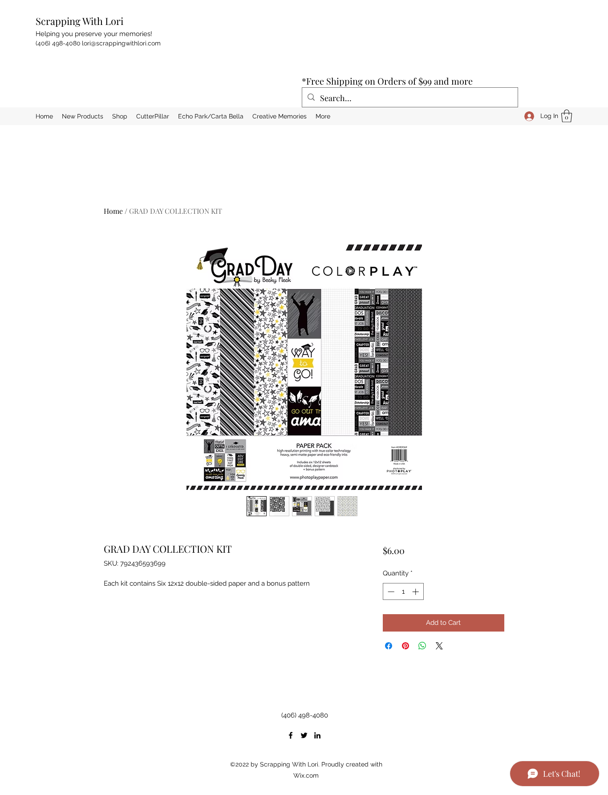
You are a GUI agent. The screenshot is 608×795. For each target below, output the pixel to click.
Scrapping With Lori (79, 21)
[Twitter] (304, 735)
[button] (566, 116)
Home (113, 211)
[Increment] (416, 591)
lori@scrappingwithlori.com (121, 43)
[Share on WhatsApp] (422, 645)
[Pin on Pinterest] (405, 645)
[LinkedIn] (317, 735)
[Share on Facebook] (388, 645)
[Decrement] (390, 591)
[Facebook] (290, 735)
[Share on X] (439, 645)
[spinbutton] (403, 591)
